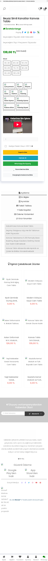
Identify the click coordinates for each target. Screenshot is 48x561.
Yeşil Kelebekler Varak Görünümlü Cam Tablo (11, 378)
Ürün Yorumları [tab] (25, 218)
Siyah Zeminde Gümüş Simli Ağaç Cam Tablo (11, 299)
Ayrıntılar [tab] (24, 201)
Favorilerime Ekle (22, 169)
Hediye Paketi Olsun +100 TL (20, 146)
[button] (44, 9)
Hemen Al (22, 158)
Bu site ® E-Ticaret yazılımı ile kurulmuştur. (27, 500)
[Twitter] (29, 482)
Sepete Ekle (22, 152)
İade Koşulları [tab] (25, 210)
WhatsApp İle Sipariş (22, 164)
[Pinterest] (40, 482)
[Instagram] (32, 482)
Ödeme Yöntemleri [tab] (25, 214)
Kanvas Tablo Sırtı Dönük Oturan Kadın (34, 339)
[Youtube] (36, 482)
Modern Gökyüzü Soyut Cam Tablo (34, 299)
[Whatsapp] (22, 482)
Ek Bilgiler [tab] (24, 197)
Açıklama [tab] (24, 193)
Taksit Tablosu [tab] (25, 205)
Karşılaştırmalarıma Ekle (23, 175)
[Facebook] (25, 482)
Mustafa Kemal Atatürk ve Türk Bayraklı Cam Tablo (34, 378)
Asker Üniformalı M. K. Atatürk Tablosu (11, 339)
